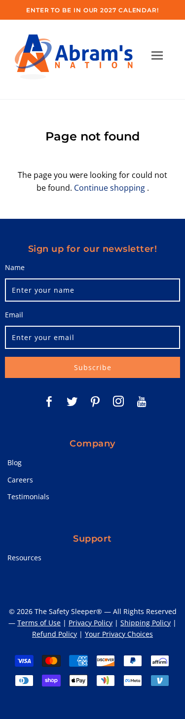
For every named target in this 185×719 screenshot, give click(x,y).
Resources (24, 557)
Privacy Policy (90, 622)
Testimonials (28, 496)
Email (14, 314)
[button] (157, 55)
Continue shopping (109, 187)
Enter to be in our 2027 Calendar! (92, 10)
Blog (14, 462)
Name (15, 267)
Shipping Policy (145, 622)
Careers (20, 479)
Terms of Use (39, 622)
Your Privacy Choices (119, 634)
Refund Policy (54, 634)
